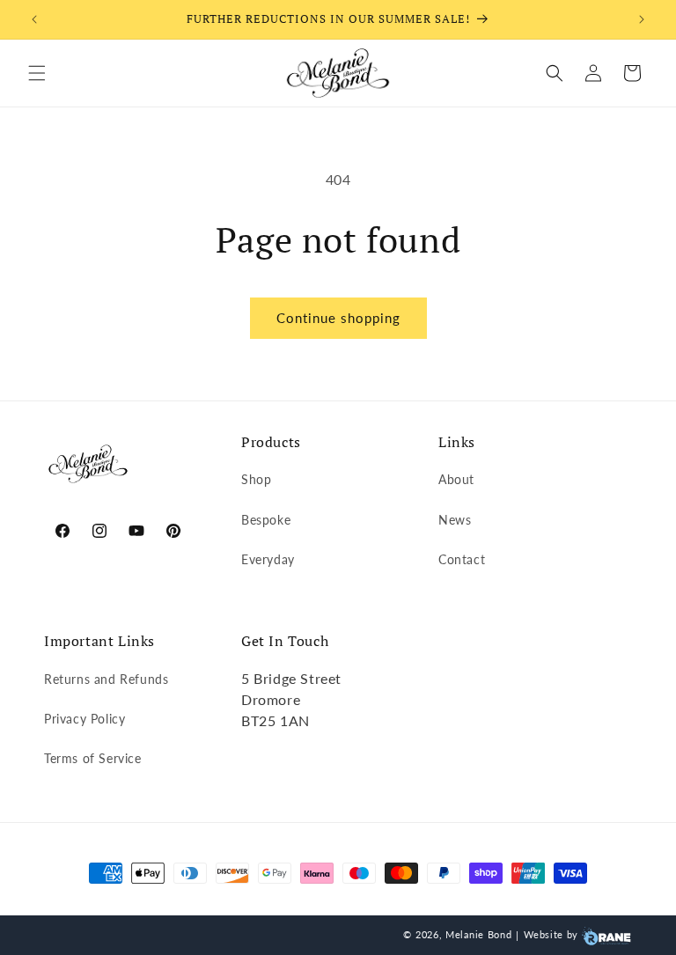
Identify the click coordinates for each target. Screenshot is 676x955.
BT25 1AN (275, 720)
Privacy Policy (84, 718)
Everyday (268, 559)
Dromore (270, 699)
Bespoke (265, 519)
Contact (461, 559)
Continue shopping (338, 318)
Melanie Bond (478, 934)
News (454, 519)
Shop (256, 479)
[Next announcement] (641, 19)
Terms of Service (93, 758)
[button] (37, 73)
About (456, 479)
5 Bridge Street (291, 678)
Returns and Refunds (106, 679)
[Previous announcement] (34, 19)
